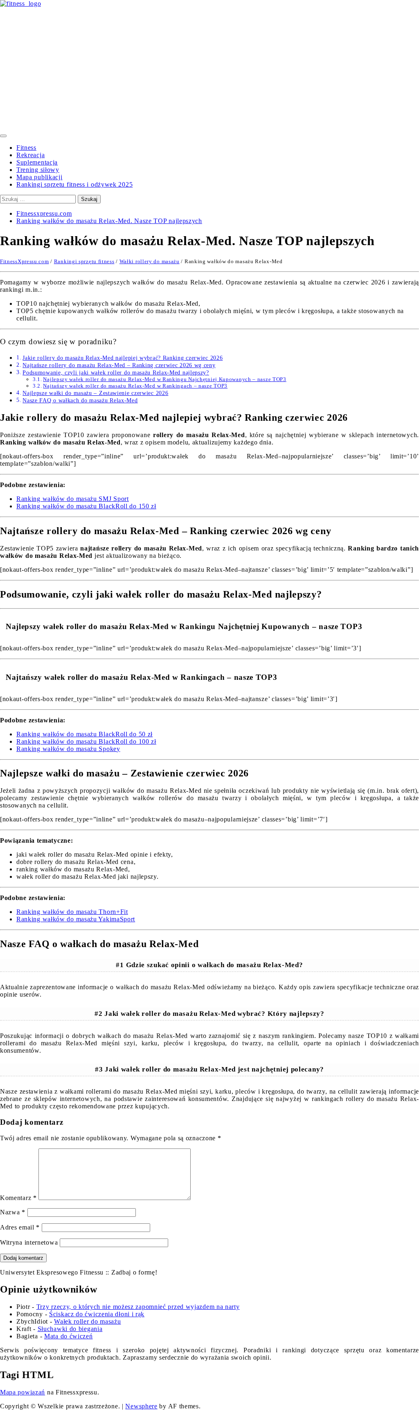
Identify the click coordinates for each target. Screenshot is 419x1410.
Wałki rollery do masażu (149, 261)
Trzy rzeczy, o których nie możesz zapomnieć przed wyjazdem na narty (138, 1306)
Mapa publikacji (39, 177)
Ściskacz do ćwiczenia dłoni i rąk (96, 1314)
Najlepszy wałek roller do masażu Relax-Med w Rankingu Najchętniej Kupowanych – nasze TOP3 (164, 379)
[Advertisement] (209, 68)
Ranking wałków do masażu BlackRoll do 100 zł (86, 741)
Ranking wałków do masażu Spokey (68, 748)
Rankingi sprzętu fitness (84, 261)
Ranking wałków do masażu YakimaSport (75, 919)
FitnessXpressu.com (24, 261)
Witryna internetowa (29, 1242)
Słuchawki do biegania (70, 1328)
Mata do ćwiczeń (68, 1336)
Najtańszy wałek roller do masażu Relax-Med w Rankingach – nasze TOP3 (135, 386)
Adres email (20, 1227)
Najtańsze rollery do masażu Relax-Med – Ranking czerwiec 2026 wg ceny (119, 365)
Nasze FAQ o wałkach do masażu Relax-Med (80, 400)
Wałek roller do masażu (87, 1321)
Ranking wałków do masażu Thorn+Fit (72, 911)
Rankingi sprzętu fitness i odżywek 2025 (74, 184)
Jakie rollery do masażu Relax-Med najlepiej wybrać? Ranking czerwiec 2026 (123, 357)
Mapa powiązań (22, 1392)
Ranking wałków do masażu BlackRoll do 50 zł (84, 734)
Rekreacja (30, 154)
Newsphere (141, 1406)
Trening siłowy (37, 169)
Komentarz (18, 1197)
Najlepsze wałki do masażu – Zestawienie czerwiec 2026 (95, 393)
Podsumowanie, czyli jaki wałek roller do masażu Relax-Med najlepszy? (116, 372)
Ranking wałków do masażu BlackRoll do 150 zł (86, 506)
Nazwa (12, 1212)
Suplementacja (37, 162)
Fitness (26, 147)
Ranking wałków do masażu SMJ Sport (72, 498)
